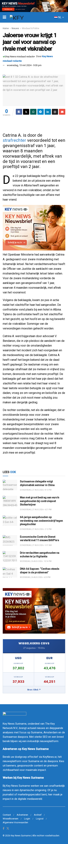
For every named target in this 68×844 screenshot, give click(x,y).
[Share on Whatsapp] (33, 112)
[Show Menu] (4, 17)
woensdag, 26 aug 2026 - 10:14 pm (35, 561)
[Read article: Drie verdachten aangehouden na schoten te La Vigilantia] (10, 556)
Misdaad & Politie (30, 28)
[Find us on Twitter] (7, 829)
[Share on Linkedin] (48, 112)
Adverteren (22, 814)
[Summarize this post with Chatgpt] (55, 112)
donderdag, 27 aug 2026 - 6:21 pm (35, 510)
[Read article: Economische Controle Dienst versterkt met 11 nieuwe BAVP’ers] (10, 540)
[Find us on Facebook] (3, 829)
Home (6, 28)
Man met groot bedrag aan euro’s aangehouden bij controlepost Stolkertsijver (39, 501)
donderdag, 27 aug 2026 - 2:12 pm (35, 529)
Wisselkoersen (10, 818)
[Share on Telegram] (40, 112)
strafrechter (14, 140)
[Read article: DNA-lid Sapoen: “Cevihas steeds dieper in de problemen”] (10, 572)
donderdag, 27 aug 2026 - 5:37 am (36, 545)
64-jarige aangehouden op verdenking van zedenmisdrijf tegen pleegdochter (41, 521)
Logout (40, 818)
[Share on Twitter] (26, 112)
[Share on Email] (62, 112)
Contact (7, 814)
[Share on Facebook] (19, 112)
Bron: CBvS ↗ (34, 689)
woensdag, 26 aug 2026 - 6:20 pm (35, 577)
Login (27, 818)
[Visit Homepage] (23, 17)
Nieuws (15, 28)
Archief (38, 814)
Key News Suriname (21, 835)
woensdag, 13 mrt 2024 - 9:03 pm (24, 65)
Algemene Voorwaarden (15, 822)
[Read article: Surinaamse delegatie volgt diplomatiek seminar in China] (10, 485)
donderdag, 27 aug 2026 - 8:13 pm (35, 490)
